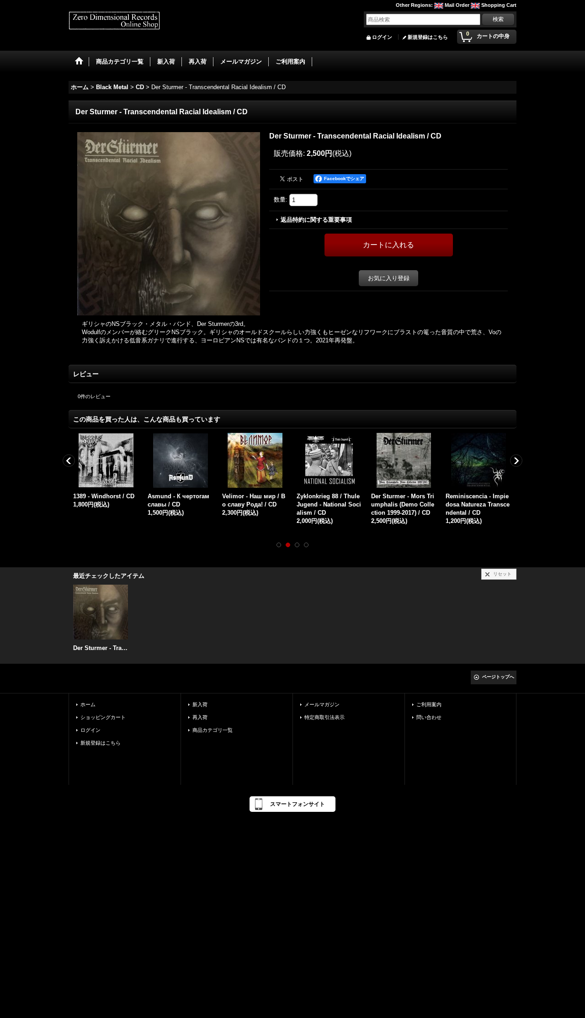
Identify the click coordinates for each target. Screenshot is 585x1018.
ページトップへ (498, 676)
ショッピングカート (103, 717)
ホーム (88, 704)
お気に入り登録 (389, 278)
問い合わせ (428, 717)
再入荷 (199, 717)
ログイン (382, 37)
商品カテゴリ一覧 (212, 730)
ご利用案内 (428, 704)
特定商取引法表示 (324, 717)
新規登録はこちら (428, 37)
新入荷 (199, 704)
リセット (502, 573)
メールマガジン (322, 704)
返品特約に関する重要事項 (316, 219)
